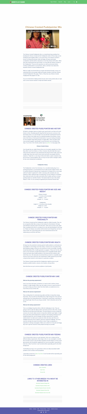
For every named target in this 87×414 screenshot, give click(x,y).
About (30, 408)
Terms (48, 408)
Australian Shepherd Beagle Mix (42, 383)
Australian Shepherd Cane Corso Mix (42, 392)
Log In (69, 1)
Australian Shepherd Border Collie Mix (42, 388)
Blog (65, 1)
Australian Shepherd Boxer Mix (42, 390)
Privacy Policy (43, 408)
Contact (34, 408)
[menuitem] (54, 2)
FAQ (38, 408)
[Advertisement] (43, 14)
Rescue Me (42, 372)
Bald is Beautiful (42, 367)
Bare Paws (42, 369)
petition (49, 142)
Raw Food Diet (39, 353)
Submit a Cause (54, 408)
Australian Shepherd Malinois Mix (43, 385)
